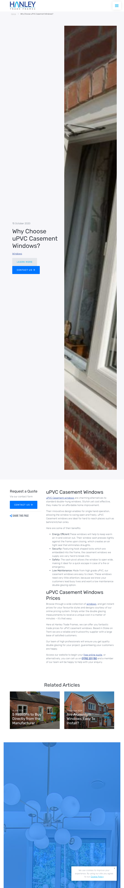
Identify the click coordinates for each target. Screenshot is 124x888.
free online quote (92, 654)
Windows (17, 253)
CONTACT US (25, 270)
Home (13, 14)
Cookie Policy (97, 876)
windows (91, 603)
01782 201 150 (89, 658)
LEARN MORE (25, 262)
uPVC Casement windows (60, 497)
